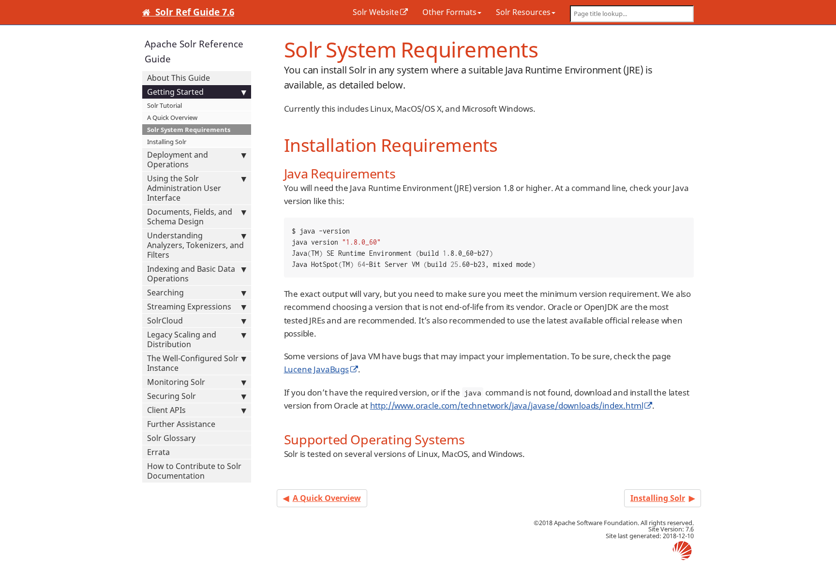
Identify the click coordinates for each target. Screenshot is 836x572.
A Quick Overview (172, 117)
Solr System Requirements (188, 129)
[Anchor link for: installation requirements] (506, 144)
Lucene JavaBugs (316, 369)
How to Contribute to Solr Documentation (194, 471)
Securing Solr (171, 396)
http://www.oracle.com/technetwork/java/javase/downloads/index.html (506, 405)
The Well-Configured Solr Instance (193, 363)
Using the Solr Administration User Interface (184, 188)
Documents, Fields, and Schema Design (189, 216)
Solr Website (376, 12)
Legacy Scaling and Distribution (181, 339)
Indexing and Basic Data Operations (191, 274)
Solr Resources (523, 12)
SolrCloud (165, 320)
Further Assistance (181, 424)
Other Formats (449, 12)
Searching (165, 292)
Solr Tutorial (164, 105)
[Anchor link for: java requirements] (402, 172)
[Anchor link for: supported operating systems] (471, 438)
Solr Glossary (171, 438)
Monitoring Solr (176, 382)
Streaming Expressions (189, 306)
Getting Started (175, 92)
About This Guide (178, 78)
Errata (158, 452)
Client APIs (166, 410)
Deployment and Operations (177, 159)
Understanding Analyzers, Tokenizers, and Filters (195, 245)
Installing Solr (166, 141)
